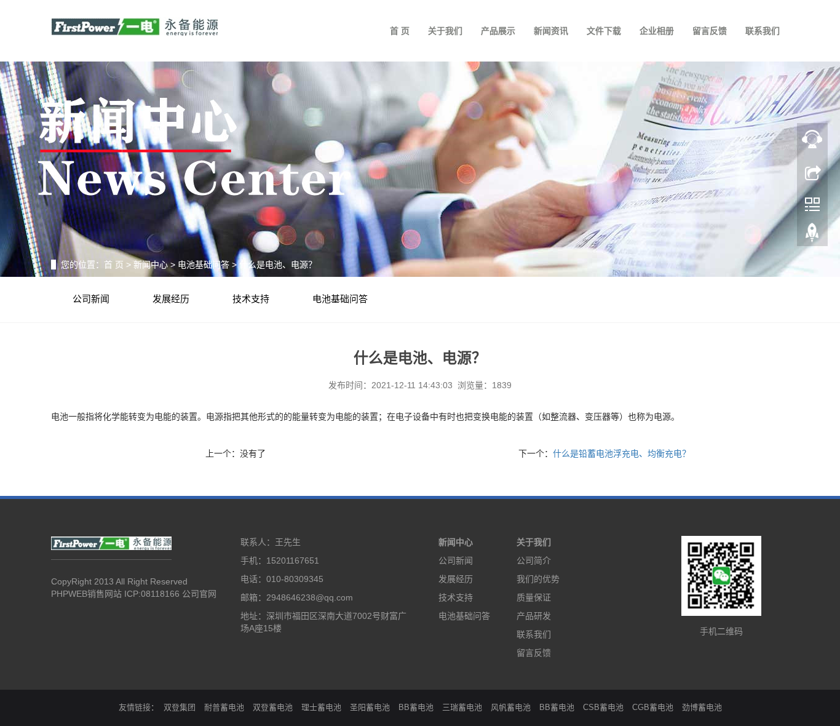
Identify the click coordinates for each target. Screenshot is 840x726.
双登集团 (180, 707)
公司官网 (199, 594)
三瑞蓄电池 (462, 707)
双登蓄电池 (273, 707)
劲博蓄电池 (702, 707)
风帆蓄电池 (511, 707)
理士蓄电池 (321, 707)
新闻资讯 (551, 31)
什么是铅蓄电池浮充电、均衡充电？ (622, 453)
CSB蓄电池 (603, 707)
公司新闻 (91, 299)
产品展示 (498, 31)
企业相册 (657, 31)
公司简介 (534, 560)
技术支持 (250, 299)
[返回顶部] (812, 235)
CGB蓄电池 (652, 707)
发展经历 (171, 299)
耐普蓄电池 (224, 707)
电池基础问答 (203, 264)
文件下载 (604, 31)
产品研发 (534, 616)
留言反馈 (709, 31)
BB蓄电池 (416, 707)
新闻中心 (150, 264)
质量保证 (534, 597)
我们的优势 (538, 579)
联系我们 (762, 31)
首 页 (400, 31)
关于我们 (445, 31)
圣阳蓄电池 (370, 707)
